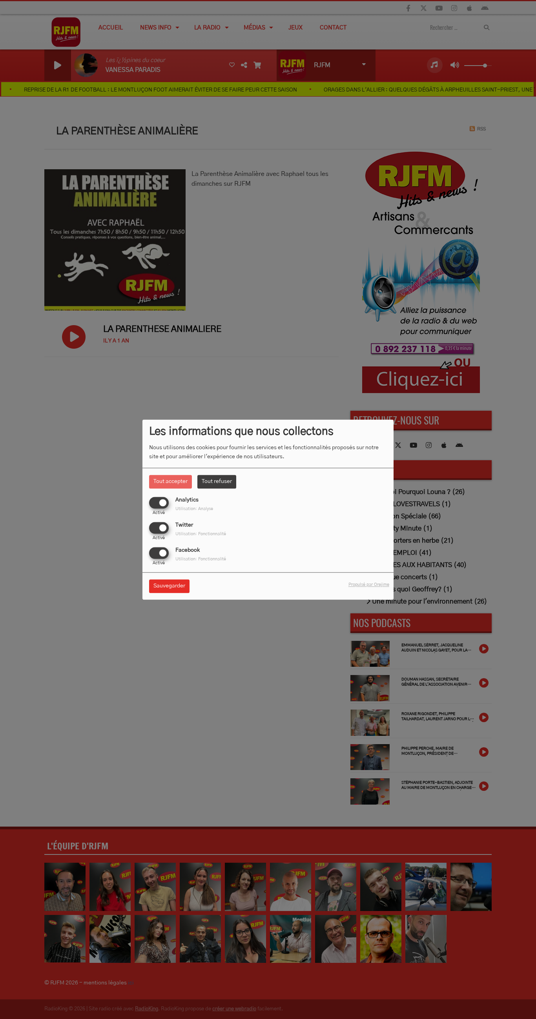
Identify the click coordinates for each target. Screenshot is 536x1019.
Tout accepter (170, 481)
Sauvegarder (169, 586)
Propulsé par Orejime (368, 584)
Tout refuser (217, 481)
